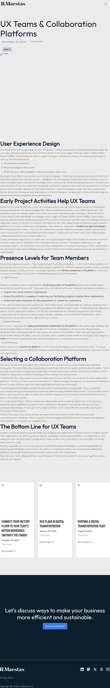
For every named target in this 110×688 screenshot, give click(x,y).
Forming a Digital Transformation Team (92, 485)
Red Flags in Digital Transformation (48, 485)
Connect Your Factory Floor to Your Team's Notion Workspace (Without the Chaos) (16, 486)
